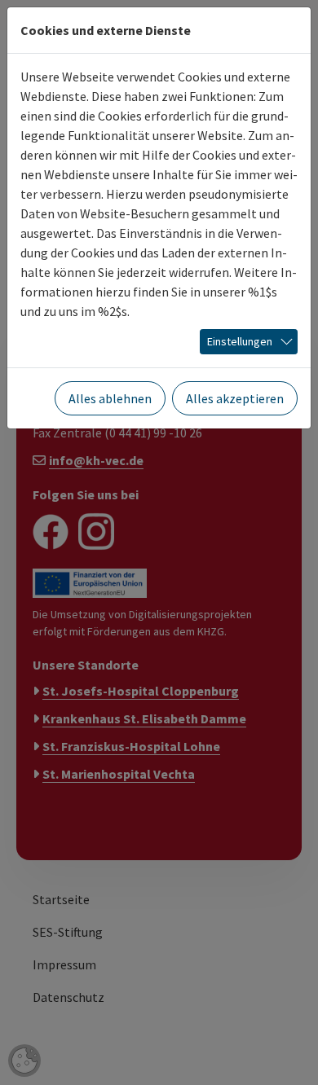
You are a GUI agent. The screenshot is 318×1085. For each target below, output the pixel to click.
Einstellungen (239, 341)
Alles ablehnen (110, 398)
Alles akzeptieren (235, 398)
